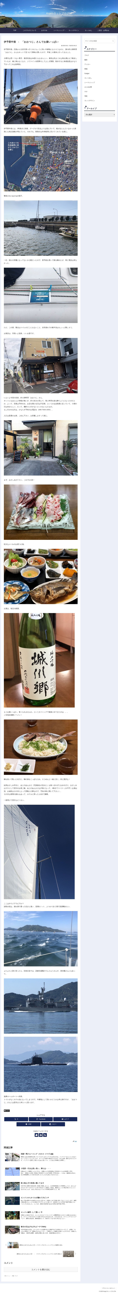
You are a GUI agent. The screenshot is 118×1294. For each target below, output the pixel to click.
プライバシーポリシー (108, 1288)
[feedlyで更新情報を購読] (41, 1135)
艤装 (85, 60)
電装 (85, 96)
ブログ (7, 1110)
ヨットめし (88, 78)
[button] (53, 1124)
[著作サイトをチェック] (36, 1135)
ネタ (85, 91)
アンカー (87, 64)
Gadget (86, 73)
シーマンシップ (89, 82)
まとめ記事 (88, 87)
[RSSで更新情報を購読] (45, 1135)
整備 (85, 69)
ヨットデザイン (89, 100)
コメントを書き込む (40, 1269)
